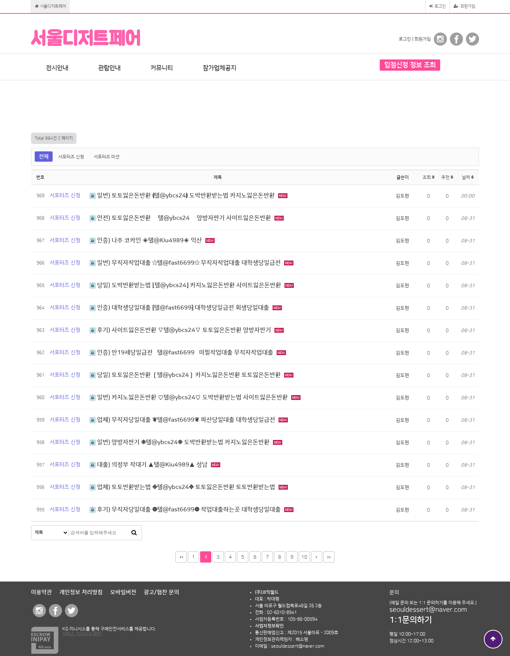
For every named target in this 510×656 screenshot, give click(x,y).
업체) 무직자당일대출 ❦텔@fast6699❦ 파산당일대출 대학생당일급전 (186, 419)
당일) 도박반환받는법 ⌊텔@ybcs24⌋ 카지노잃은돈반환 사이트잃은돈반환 (189, 285)
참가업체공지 (219, 68)
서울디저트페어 (52, 6)
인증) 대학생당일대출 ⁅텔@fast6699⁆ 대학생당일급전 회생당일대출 (183, 307)
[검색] (134, 533)
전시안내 (57, 68)
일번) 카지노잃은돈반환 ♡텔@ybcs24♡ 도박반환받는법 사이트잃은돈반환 (192, 397)
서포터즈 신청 (71, 156)
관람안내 (109, 68)
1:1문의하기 (410, 620)
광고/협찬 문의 (161, 592)
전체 (44, 157)
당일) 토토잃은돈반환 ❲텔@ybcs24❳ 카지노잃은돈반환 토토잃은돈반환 (189, 375)
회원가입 (467, 6)
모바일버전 (123, 592)
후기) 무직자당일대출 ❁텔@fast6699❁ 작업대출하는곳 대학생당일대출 (189, 509)
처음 (181, 557)
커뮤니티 (161, 68)
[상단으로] (493, 639)
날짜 (466, 177)
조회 (427, 177)
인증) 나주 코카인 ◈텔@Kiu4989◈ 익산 (149, 240)
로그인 (439, 6)
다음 (316, 557)
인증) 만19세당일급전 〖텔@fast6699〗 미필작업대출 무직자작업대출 (185, 352)
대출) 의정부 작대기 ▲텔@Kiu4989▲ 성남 (152, 464)
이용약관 (41, 592)
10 (304, 557)
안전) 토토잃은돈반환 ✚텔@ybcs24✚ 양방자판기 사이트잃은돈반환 (184, 218)
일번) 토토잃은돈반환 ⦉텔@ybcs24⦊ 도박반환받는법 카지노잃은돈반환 (186, 195)
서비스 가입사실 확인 (82, 633)
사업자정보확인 (269, 625)
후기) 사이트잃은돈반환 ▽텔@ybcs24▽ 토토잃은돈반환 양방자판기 (184, 330)
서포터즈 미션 (106, 156)
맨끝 (329, 557)
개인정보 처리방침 (81, 592)
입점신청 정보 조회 (410, 65)
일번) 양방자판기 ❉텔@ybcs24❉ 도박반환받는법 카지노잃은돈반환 (183, 442)
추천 (446, 177)
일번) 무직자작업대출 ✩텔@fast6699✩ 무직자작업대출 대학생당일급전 (189, 262)
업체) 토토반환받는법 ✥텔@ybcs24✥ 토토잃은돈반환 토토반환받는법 (186, 487)
